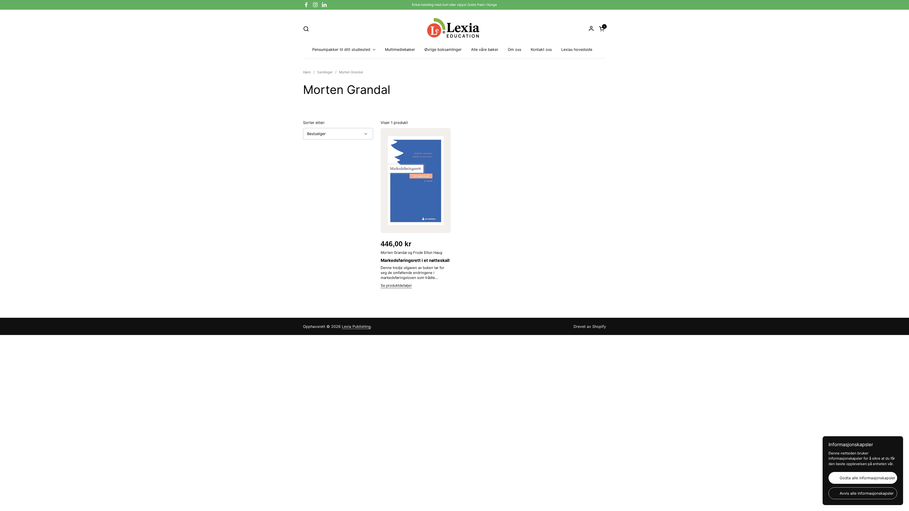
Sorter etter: (314, 122)
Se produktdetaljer (396, 285)
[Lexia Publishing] (454, 28)
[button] (306, 29)
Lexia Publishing (356, 326)
